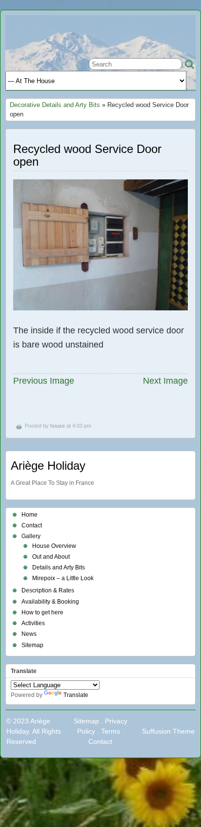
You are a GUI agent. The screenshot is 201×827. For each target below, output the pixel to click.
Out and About (51, 556)
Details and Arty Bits (58, 567)
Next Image (165, 381)
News (29, 634)
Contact (31, 525)
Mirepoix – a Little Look (63, 578)
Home (29, 514)
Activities (33, 623)
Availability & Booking (50, 601)
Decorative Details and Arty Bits (55, 105)
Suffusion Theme (168, 731)
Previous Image (43, 381)
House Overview (54, 546)
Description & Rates (47, 590)
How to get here (42, 612)
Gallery (30, 536)
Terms (110, 731)
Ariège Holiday (48, 465)
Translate (75, 695)
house (57, 426)
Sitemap (32, 645)
